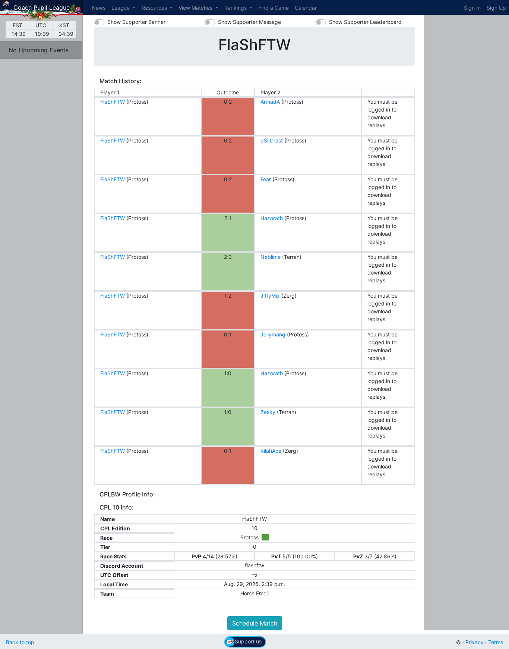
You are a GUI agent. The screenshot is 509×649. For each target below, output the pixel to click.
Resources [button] (155, 7)
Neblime (270, 257)
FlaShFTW (112, 101)
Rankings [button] (236, 7)
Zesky (267, 412)
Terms (495, 642)
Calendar (306, 7)
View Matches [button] (196, 7)
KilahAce (270, 451)
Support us (248, 641)
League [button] (121, 7)
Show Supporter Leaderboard (365, 22)
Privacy (474, 642)
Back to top (20, 642)
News (98, 7)
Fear (265, 179)
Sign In (472, 7)
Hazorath (271, 218)
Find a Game (273, 7)
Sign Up (496, 7)
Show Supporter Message (249, 22)
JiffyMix (270, 295)
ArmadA (270, 101)
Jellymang (272, 334)
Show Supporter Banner (136, 22)
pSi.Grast (271, 140)
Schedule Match (254, 623)
